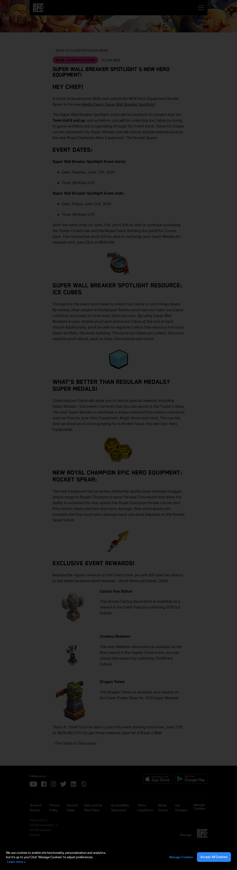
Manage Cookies (181, 857)
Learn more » (16, 862)
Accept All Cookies (214, 857)
